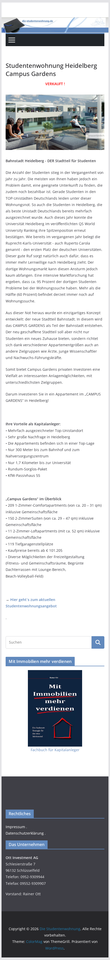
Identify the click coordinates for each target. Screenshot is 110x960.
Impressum (15, 826)
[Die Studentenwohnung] (55, 21)
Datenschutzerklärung (25, 833)
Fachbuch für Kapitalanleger (55, 749)
